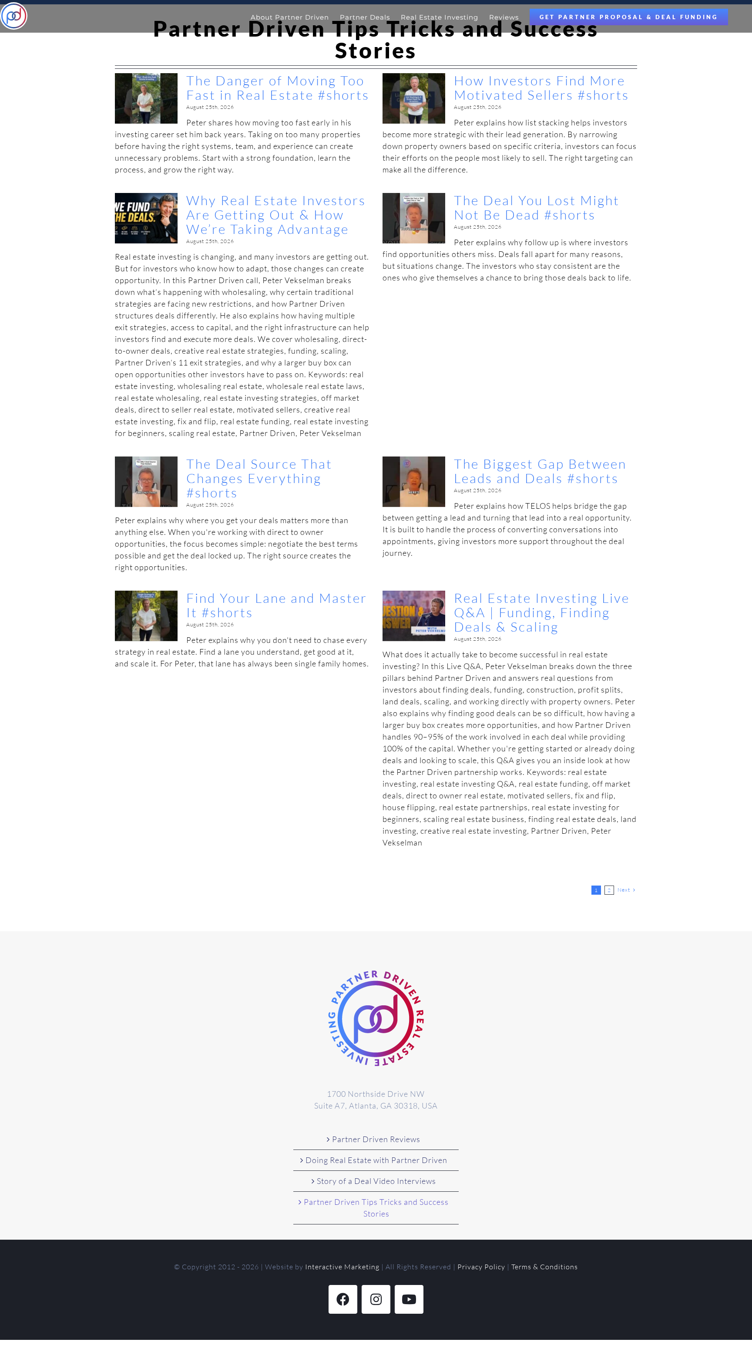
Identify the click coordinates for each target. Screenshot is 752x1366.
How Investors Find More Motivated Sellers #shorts (541, 87)
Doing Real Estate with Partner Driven (376, 1160)
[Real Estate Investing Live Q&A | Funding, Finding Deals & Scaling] (414, 616)
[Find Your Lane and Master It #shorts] (146, 616)
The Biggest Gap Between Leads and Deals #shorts (540, 471)
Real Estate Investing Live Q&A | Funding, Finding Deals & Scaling (542, 612)
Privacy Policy (481, 1266)
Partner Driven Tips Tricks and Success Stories (376, 1207)
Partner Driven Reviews (376, 1139)
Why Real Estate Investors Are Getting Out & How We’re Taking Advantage (276, 214)
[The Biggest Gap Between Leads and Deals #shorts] (414, 481)
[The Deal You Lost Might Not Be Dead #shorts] (414, 218)
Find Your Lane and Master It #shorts (276, 605)
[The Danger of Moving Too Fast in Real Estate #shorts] (146, 98)
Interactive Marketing (342, 1266)
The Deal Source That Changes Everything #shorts (259, 478)
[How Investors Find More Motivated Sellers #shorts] (414, 98)
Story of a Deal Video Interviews (376, 1181)
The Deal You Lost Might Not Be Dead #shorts (537, 207)
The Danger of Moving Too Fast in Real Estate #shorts (277, 87)
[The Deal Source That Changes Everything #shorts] (146, 481)
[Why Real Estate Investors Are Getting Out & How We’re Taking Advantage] (146, 218)
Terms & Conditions (544, 1266)
